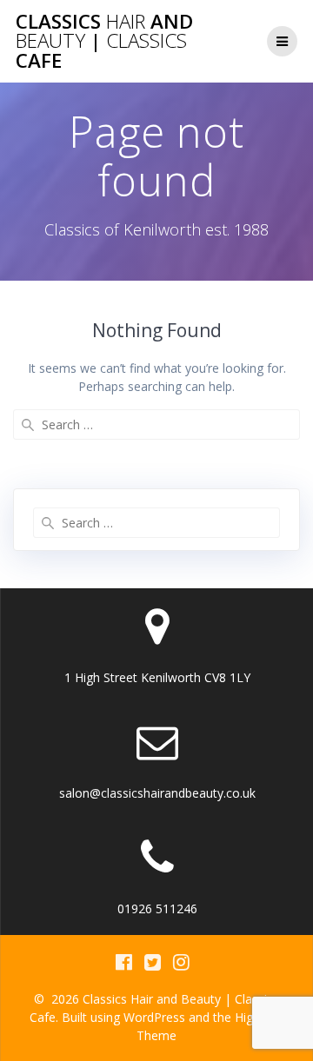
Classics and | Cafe (104, 41)
